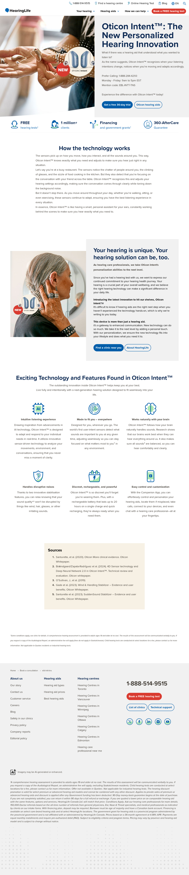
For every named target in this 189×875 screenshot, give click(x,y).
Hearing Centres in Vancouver (88, 697)
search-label (184, 3)
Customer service (20, 698)
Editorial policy (18, 738)
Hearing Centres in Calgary (88, 728)
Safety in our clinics (21, 718)
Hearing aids (52, 678)
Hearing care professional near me (90, 749)
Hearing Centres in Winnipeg (88, 707)
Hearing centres (88, 678)
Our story (15, 685)
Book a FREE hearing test (168, 11)
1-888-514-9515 (147, 683)
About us (16, 678)
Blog (13, 712)
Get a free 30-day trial (117, 105)
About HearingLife (138, 348)
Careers (14, 705)
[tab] (85, 11)
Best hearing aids (54, 698)
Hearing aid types (54, 685)
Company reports (20, 731)
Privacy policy (18, 725)
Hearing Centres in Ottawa (88, 718)
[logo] (17, 10)
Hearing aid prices (54, 692)
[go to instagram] (158, 722)
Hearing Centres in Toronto (88, 687)
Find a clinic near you (108, 348)
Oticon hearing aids (148, 105)
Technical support (161, 707)
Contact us (16, 692)
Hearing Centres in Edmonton (88, 738)
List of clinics (137, 707)
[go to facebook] (139, 722)
